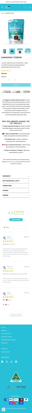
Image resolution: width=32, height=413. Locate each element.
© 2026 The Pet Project (11, 408)
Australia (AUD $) (15, 396)
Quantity (3, 76)
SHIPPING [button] (5, 195)
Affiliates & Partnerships (8, 339)
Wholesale (4, 343)
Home (2, 13)
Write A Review (16, 219)
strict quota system (11, 161)
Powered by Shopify (21, 408)
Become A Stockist (6, 336)
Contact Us (4, 348)
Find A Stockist (5, 352)
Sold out (16, 84)
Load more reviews (16, 315)
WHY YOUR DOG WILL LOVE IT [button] (11, 180)
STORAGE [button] (5, 190)
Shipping (3, 330)
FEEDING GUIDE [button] (7, 185)
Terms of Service (6, 333)
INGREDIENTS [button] (7, 176)
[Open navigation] (2, 7)
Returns (3, 327)
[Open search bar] (25, 7)
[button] (4, 51)
